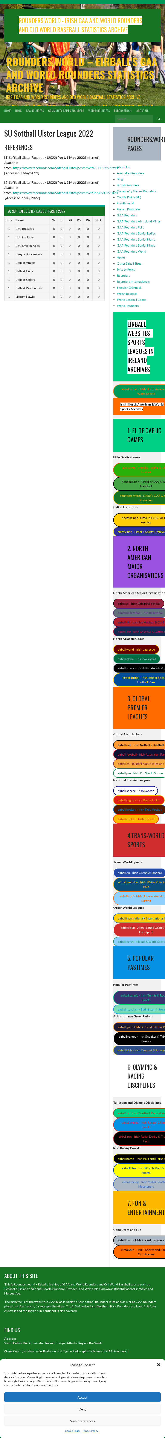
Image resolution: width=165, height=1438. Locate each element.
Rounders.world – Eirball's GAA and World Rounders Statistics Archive (81, 74)
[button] (158, 1365)
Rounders (123, 275)
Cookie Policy (72, 1430)
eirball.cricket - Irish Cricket (136, 819)
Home (7, 110)
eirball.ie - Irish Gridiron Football (139, 603)
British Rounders (128, 185)
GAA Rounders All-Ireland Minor (138, 221)
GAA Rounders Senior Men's (136, 239)
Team (20, 220)
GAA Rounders (35, 110)
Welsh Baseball (127, 293)
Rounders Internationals (133, 281)
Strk (98, 220)
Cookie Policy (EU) (129, 197)
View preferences (82, 1421)
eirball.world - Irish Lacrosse (136, 649)
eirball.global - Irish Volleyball (137, 659)
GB (69, 220)
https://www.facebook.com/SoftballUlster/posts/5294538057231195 (65, 168)
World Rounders (99, 110)
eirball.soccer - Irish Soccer (136, 791)
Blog (18, 110)
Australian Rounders (130, 173)
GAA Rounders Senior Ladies (136, 233)
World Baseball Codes (131, 299)
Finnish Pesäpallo (128, 209)
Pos (9, 220)
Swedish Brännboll (129, 287)
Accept (82, 1397)
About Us (142, 110)
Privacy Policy (90, 1430)
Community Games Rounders (66, 110)
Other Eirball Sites (129, 263)
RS (79, 220)
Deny (82, 1409)
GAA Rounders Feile (130, 227)
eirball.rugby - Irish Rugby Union (139, 800)
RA (88, 220)
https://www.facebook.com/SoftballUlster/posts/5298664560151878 (65, 193)
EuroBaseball (123, 110)
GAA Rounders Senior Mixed (136, 245)
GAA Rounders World (131, 251)
